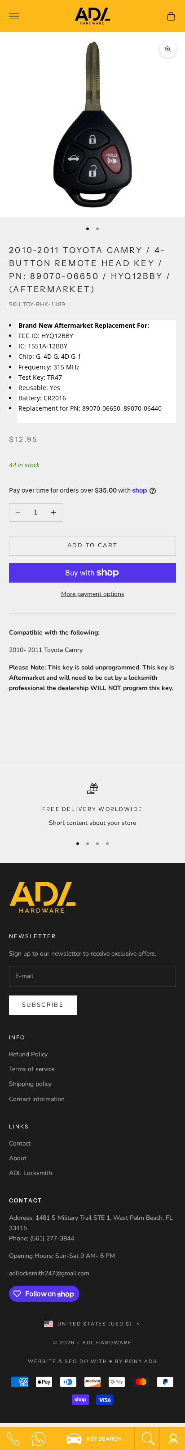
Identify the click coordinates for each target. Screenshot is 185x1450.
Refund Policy (28, 1054)
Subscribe (43, 1005)
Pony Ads (141, 1361)
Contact (20, 1143)
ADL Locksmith (30, 1173)
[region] (92, 805)
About (17, 1158)
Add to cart (92, 545)
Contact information (37, 1099)
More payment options (92, 594)
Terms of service (31, 1069)
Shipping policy (30, 1084)
